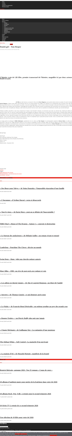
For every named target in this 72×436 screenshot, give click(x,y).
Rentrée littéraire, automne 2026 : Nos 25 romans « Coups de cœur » (26, 370)
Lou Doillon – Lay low (4, 175)
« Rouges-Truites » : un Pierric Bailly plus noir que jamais (22, 318)
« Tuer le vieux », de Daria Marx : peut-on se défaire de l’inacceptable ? (27, 212)
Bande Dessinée (5, 36)
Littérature (4, 38)
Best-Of (3, 40)
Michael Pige (16, 49)
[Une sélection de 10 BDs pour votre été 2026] (3, 414)
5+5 (5, 26)
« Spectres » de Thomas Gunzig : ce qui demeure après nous (23, 295)
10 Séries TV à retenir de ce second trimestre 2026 (19, 406)
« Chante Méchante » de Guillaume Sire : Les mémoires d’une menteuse (27, 330)
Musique (3, 21)
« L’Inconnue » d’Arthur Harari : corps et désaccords (20, 200)
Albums (5, 22)
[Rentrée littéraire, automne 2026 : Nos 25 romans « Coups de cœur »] (3, 367)
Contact (3, 2)
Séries (3, 35)
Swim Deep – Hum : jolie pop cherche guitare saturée (20, 259)
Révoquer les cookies (4, 427)
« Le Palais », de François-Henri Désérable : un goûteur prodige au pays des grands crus (34, 306)
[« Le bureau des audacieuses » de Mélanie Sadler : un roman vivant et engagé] (3, 232)
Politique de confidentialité (7, 5)
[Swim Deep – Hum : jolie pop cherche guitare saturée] (3, 256)
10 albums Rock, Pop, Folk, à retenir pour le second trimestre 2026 (25, 394)
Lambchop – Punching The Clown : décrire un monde (20, 247)
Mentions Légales (5, 6)
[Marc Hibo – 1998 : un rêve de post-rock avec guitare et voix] (3, 268)
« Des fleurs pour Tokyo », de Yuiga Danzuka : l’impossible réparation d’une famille (32, 188)
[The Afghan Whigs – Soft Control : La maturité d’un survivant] (3, 338)
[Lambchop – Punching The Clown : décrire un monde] (3, 244)
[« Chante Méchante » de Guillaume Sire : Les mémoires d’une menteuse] (3, 327)
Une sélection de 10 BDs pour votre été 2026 (16, 417)
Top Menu (2, 9)
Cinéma (3, 34)
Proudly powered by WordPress (7, 430)
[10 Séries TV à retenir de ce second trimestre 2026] (3, 402)
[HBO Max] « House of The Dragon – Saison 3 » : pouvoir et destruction (27, 224)
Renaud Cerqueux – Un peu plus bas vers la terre (11, 173)
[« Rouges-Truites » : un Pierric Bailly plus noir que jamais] (3, 315)
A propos (4, 4)
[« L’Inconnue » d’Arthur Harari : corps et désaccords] (3, 197)
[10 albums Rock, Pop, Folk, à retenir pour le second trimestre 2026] (3, 390)
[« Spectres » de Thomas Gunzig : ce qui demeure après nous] (3, 291)
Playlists (5, 25)
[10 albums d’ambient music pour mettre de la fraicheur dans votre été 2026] (3, 379)
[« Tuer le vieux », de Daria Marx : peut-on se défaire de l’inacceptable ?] (3, 209)
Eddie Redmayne (3, 172)
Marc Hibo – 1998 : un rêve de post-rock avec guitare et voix (23, 271)
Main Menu (2, 43)
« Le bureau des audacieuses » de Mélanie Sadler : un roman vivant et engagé (29, 236)
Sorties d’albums (5, 20)
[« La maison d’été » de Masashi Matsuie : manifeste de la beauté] (3, 350)
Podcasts (3, 39)
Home (3, 1)
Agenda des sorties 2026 (9, 28)
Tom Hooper (10, 172)
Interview (6, 30)
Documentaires (7, 31)
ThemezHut (28, 430)
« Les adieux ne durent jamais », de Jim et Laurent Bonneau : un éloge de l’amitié (31, 283)
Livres (5, 33)
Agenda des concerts (8, 29)
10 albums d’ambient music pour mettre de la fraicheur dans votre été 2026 (28, 382)
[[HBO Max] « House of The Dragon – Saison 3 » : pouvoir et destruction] (3, 220)
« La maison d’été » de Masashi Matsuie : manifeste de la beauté (24, 354)
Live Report (6, 24)
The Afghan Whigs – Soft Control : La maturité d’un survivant (24, 342)
